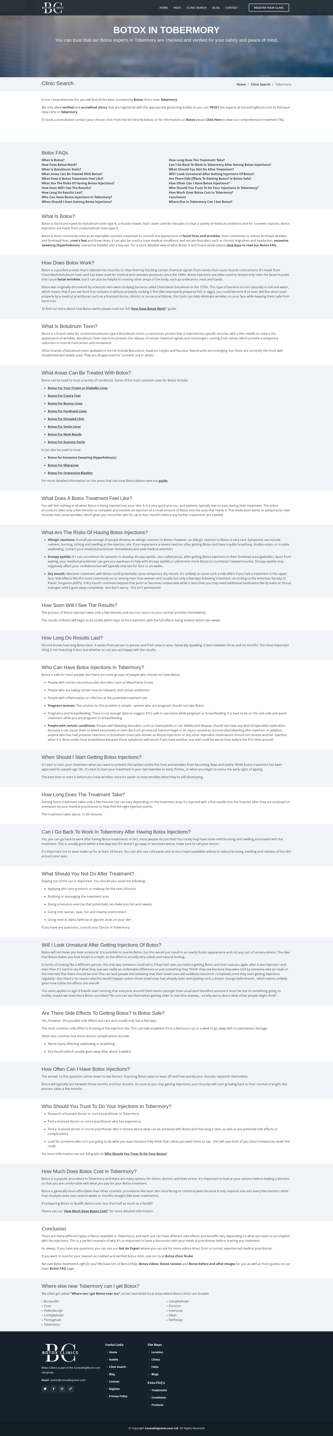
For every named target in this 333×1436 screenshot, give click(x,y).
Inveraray (175, 1310)
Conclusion (177, 197)
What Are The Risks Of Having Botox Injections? (78, 183)
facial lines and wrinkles (201, 236)
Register (114, 1389)
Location (157, 1352)
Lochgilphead (53, 1315)
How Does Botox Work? (59, 165)
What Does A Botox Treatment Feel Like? (72, 178)
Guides (113, 1359)
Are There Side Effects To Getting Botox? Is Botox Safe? (210, 178)
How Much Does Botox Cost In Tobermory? (201, 192)
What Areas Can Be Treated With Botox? (72, 174)
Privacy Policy (118, 1396)
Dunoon (175, 1306)
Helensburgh (53, 1310)
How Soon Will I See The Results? (66, 188)
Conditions (158, 1397)
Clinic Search (197, 7)
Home (164, 7)
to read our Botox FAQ (251, 245)
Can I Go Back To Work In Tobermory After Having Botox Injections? (220, 165)
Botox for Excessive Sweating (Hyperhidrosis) (82, 457)
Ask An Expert (129, 1248)
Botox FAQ (58, 1268)
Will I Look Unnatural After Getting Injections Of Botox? (211, 174)
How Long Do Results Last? (62, 192)
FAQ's (177, 7)
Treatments (159, 1390)
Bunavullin (51, 1301)
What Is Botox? (53, 160)
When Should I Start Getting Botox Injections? (77, 202)
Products (157, 1405)
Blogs (155, 1374)
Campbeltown (179, 1301)
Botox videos (149, 1264)
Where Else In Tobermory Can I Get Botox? (200, 202)
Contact (231, 7)
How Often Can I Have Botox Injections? (199, 183)
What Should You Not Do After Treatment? (201, 169)
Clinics (155, 1359)
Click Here (213, 120)
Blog (216, 7)
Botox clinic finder (179, 1256)
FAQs (154, 1367)
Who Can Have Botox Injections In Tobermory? (77, 197)
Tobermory (52, 1324)
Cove (47, 1306)
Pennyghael (52, 1320)
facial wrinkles (69, 279)
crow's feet (78, 240)
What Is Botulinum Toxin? (61, 169)
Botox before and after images (212, 1264)
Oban (173, 1315)
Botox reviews (171, 1264)
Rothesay (175, 1320)
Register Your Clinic (269, 7)
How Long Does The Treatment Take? (197, 160)
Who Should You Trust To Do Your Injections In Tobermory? (214, 188)
